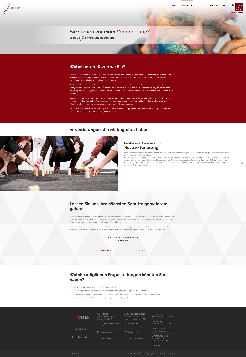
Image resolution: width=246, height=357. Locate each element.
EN (224, 6)
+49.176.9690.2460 (108, 338)
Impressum (160, 353)
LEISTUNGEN (186, 6)
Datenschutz (171, 353)
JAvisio (11, 9)
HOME (173, 6)
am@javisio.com (107, 332)
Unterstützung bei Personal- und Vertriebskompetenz (160, 338)
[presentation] (2, 163)
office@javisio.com (82, 329)
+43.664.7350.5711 (135, 338)
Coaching (156, 346)
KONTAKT (214, 6)
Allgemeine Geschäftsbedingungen (141, 353)
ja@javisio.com (133, 332)
